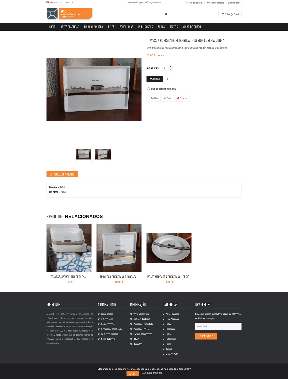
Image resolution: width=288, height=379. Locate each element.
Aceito (132, 373)
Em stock (53, 191)
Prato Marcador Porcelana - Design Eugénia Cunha (169, 279)
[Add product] (167, 79)
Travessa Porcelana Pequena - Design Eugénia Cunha (69, 279)
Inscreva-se (206, 336)
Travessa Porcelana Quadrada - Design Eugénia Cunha (119, 279)
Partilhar (154, 98)
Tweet (169, 98)
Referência (54, 187)
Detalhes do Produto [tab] (62, 174)
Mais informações (152, 373)
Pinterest (183, 98)
